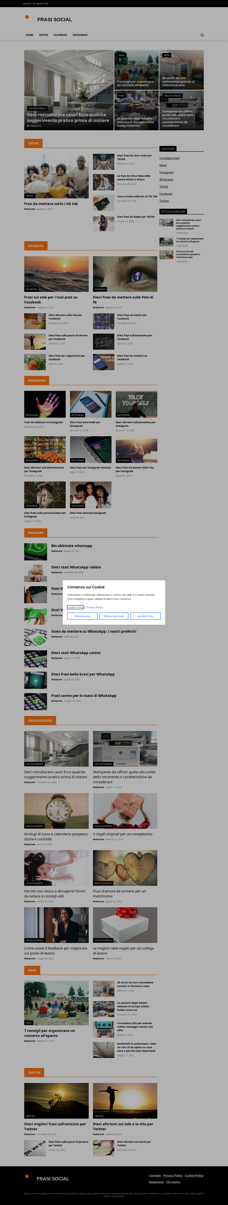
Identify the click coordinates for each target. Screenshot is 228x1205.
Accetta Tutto (145, 616)
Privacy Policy (94, 607)
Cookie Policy (75, 607)
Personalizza (82, 616)
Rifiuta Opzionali (114, 616)
